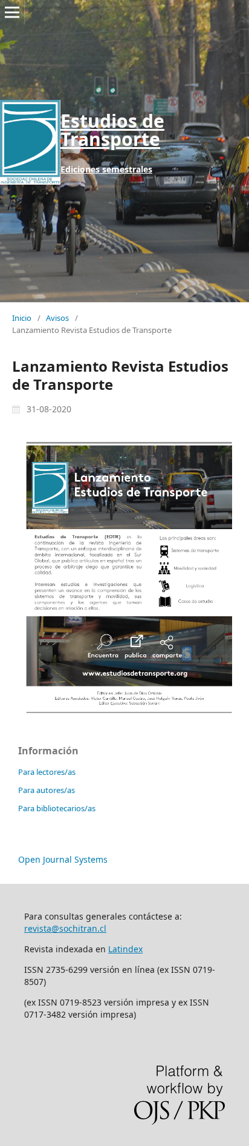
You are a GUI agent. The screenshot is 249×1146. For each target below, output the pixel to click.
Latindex (125, 949)
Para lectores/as (47, 771)
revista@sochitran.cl (65, 928)
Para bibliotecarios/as (56, 808)
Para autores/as (46, 790)
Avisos (57, 317)
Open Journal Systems (63, 859)
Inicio (21, 317)
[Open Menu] (12, 12)
